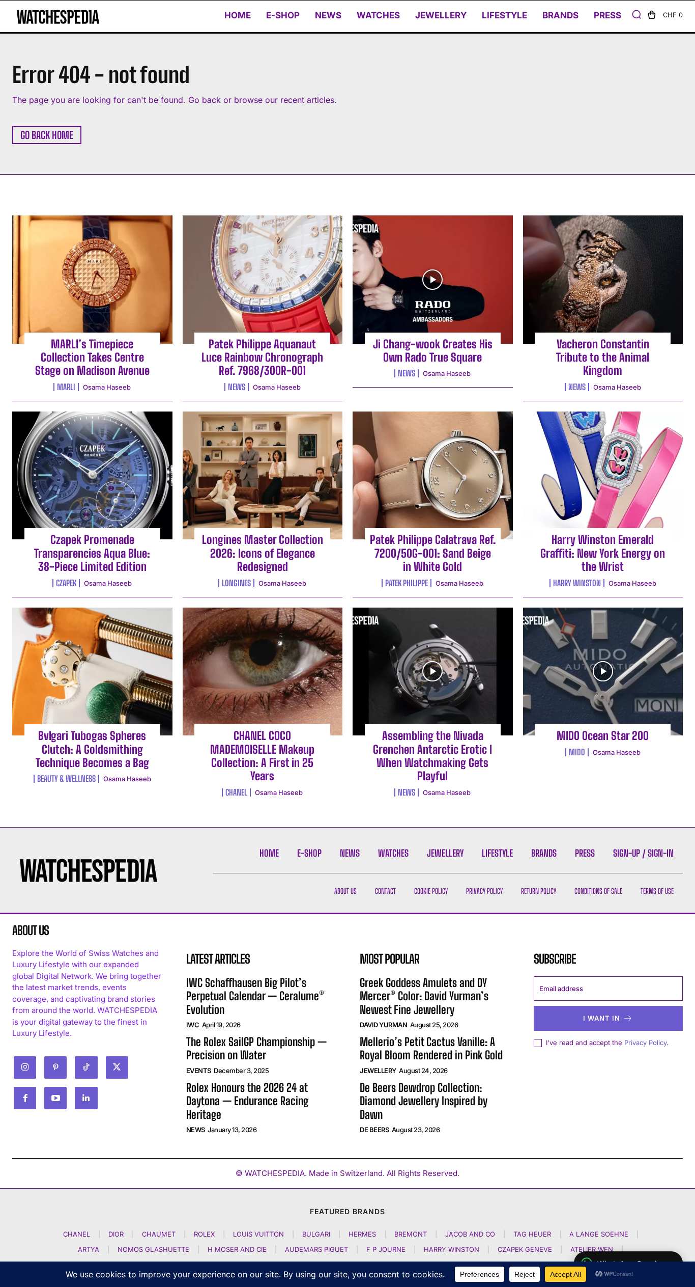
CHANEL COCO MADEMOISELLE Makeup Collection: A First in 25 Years (262, 756)
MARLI (66, 387)
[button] (636, 14)
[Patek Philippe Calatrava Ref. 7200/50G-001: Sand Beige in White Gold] (433, 476)
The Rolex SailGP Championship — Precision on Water (256, 1048)
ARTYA (88, 1249)
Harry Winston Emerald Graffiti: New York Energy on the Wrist (602, 553)
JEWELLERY (378, 1070)
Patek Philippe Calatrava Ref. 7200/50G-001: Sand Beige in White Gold (433, 553)
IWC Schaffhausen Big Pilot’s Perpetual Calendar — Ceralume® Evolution (255, 996)
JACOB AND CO (470, 1234)
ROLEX (204, 1234)
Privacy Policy (645, 1042)
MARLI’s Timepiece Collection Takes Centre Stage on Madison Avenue (92, 357)
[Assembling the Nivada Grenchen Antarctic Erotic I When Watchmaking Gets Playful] (433, 672)
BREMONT (410, 1234)
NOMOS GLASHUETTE (153, 1249)
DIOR (116, 1234)
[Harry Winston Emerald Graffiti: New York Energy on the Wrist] (603, 476)
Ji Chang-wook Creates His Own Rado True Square (433, 350)
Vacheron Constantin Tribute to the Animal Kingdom (602, 357)
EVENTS (198, 1070)
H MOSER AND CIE (237, 1249)
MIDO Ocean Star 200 (603, 736)
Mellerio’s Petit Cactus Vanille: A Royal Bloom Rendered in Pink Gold (431, 1048)
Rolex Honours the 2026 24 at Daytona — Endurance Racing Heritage (247, 1101)
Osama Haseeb (107, 387)
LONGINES (236, 583)
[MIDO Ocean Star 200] (603, 672)
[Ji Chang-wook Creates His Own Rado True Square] (433, 279)
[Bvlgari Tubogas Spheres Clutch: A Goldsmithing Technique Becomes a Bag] (92, 672)
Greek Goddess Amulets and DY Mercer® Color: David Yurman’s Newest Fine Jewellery (424, 996)
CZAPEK (66, 583)
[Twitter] (117, 1067)
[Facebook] (25, 1098)
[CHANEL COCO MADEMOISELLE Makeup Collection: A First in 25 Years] (263, 672)
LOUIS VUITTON (258, 1234)
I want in (601, 1018)
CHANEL (236, 792)
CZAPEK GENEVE (525, 1249)
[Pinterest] (55, 1067)
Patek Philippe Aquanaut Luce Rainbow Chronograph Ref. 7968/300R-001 (262, 357)
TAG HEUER (532, 1234)
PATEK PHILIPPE (406, 583)
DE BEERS (374, 1130)
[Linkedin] (86, 1098)
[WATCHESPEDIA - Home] (55, 17)
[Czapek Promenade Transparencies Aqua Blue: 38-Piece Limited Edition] (92, 476)
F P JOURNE (386, 1249)
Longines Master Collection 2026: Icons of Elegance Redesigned (262, 553)
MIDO (577, 752)
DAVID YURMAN (383, 1025)
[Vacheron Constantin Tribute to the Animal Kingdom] (603, 279)
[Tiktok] (86, 1067)
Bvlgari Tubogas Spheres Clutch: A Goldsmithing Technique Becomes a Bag (92, 749)
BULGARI (316, 1234)
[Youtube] (55, 1098)
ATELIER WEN (591, 1249)
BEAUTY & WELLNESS (66, 779)
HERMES (362, 1234)
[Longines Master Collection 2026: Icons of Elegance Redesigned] (263, 476)
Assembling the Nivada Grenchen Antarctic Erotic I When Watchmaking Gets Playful (432, 756)
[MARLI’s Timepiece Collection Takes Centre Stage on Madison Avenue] (92, 279)
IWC (192, 1025)
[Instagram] (25, 1067)
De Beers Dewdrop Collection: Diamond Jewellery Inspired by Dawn (423, 1101)
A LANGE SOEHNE (598, 1234)
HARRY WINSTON (577, 583)
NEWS (236, 387)
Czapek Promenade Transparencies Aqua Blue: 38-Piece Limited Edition (92, 553)
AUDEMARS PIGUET (316, 1249)
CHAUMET (159, 1234)
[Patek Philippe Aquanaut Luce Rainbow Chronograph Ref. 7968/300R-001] (263, 279)
